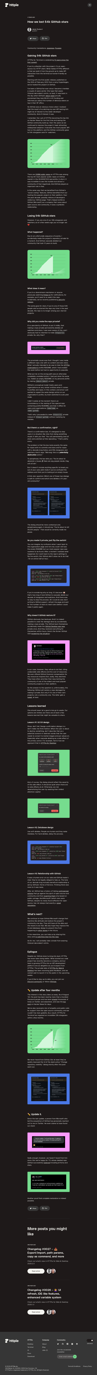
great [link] (59, 903)
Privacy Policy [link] (87, 1366)
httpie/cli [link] (46, 295)
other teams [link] (42, 930)
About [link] (44, 1344)
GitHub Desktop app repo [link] (55, 626)
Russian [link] (58, 48)
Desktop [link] (30, 1344)
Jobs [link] (44, 1350)
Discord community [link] (34, 982)
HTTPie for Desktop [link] (48, 743)
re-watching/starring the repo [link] (47, 937)
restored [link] (46, 1163)
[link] (11, 5)
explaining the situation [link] (40, 634)
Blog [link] (43, 1347)
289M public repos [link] (42, 174)
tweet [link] (29, 697)
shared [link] (54, 999)
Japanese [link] (50, 48)
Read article (36, 1271)
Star (46, 38)
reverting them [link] (49, 896)
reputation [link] (31, 905)
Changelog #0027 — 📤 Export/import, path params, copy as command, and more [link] (45, 1253)
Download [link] (30, 1356)
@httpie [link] (53, 982)
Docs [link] (29, 1353)
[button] (90, 5)
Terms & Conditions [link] (74, 1366)
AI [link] (28, 1350)
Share (34, 38)
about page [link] (50, 96)
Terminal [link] (30, 1347)
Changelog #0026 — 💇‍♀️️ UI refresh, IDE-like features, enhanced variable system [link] (44, 1294)
